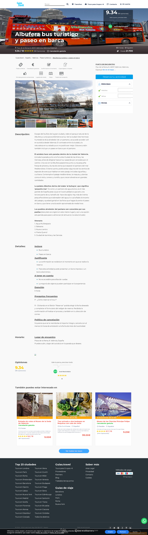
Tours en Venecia (42, 480)
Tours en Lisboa (21, 491)
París (57, 498)
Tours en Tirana (41, 502)
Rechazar (123, 532)
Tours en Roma (21, 476)
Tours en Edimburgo (43, 494)
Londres (58, 495)
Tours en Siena (41, 491)
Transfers (78, 4)
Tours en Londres (22, 468)
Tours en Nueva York (23, 494)
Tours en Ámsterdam (23, 480)
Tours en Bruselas (42, 506)
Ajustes (135, 532)
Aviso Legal (90, 468)
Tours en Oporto (22, 487)
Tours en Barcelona (23, 483)
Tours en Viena (41, 468)
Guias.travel (20, 58)
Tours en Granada (22, 517)
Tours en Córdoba (42, 513)
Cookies (89, 478)
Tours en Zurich (41, 472)
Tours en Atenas (21, 509)
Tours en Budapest (42, 483)
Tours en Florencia (22, 506)
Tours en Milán (41, 476)
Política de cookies (42, 533)
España (28, 58)
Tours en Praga (41, 487)
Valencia (35, 58)
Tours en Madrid (21, 498)
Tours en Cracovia (42, 509)
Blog (57, 478)
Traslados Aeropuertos (64, 481)
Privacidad (90, 471)
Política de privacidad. (57, 533)
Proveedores (60, 471)
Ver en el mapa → (109, 70)
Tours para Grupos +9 (95, 4)
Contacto (113, 4)
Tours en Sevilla (21, 502)
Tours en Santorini (42, 498)
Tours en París (21, 472)
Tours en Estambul (23, 513)
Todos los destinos (42, 517)
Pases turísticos (45, 58)
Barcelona (59, 492)
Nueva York (60, 504)
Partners (58, 475)
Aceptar (110, 532)
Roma (57, 501)
